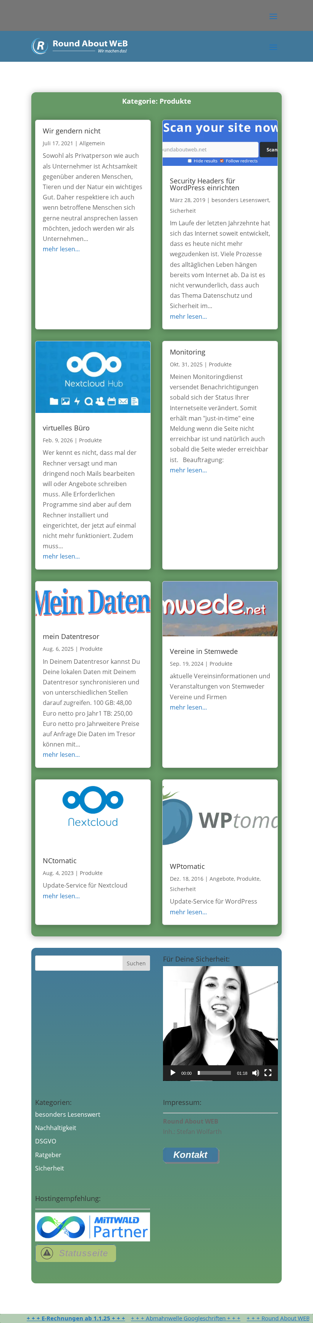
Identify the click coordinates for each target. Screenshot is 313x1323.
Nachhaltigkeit (55, 1128)
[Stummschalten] (256, 1073)
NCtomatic (60, 860)
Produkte (90, 440)
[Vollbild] (268, 1073)
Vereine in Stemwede (204, 651)
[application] (220, 1023)
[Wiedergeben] (173, 1073)
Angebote (222, 878)
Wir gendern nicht (71, 130)
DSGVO (45, 1141)
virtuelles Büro (66, 427)
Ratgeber (48, 1155)
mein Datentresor (71, 636)
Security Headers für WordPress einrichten (204, 184)
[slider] (214, 1073)
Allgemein (92, 143)
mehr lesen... (61, 249)
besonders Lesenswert (240, 200)
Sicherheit (183, 210)
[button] (273, 16)
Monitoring (187, 351)
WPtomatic (187, 866)
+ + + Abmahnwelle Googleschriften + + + (166, 1318)
